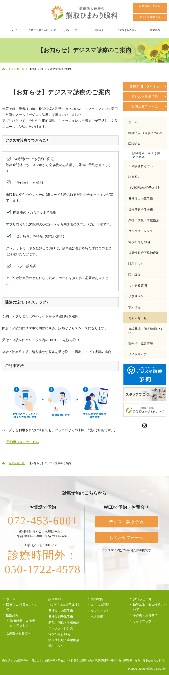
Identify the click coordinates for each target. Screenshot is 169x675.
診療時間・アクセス (145, 86)
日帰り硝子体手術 (140, 209)
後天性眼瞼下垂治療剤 (143, 253)
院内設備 (134, 274)
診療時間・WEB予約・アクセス (147, 155)
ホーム (133, 122)
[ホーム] (3, 69)
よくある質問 (137, 285)
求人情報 (134, 307)
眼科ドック (136, 263)
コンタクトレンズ (140, 231)
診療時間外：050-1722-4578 (43, 562)
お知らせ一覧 (137, 318)
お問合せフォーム (144, 106)
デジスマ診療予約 (144, 96)
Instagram (144, 425)
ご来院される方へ (140, 166)
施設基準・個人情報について (145, 331)
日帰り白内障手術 (140, 198)
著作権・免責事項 (140, 343)
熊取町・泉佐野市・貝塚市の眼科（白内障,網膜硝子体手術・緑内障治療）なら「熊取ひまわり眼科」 (107, 660)
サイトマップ (137, 354)
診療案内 (134, 177)
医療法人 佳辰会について (145, 133)
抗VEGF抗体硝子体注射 (144, 187)
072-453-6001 (43, 520)
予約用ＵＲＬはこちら (22, 442)
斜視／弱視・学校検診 (143, 220)
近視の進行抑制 (139, 242)
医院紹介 (134, 144)
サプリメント (137, 296)
